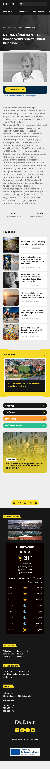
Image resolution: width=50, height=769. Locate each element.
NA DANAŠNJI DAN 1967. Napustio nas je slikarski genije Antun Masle (31, 330)
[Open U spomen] (28, 11)
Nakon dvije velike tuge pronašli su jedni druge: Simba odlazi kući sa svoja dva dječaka (32, 260)
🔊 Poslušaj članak (15, 90)
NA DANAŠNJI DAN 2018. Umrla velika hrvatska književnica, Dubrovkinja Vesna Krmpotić (31, 278)
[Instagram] (22, 730)
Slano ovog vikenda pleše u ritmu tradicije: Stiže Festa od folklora (33, 312)
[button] (41, 355)
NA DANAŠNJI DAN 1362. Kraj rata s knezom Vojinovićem (33, 243)
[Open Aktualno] (13, 11)
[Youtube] (33, 730)
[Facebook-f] (17, 730)
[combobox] (33, 4)
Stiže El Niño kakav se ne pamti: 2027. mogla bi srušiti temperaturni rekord (32, 295)
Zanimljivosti (30, 28)
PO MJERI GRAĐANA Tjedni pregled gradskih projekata (23, 385)
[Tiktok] (27, 730)
